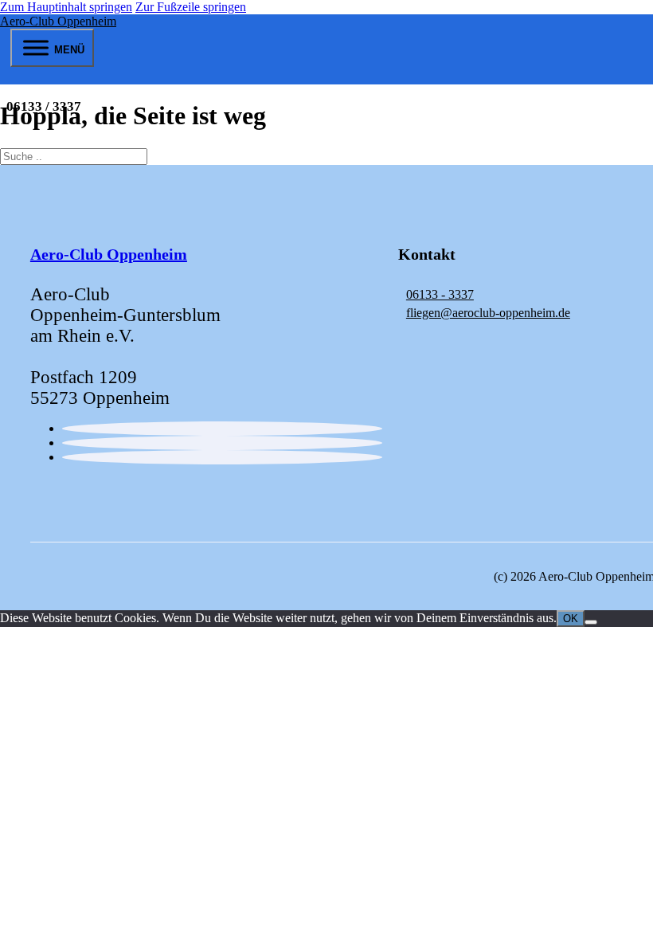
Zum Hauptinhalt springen (66, 7)
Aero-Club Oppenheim (58, 21)
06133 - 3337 (440, 294)
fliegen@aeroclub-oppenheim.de (488, 312)
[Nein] (591, 622)
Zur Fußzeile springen (190, 7)
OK (570, 619)
